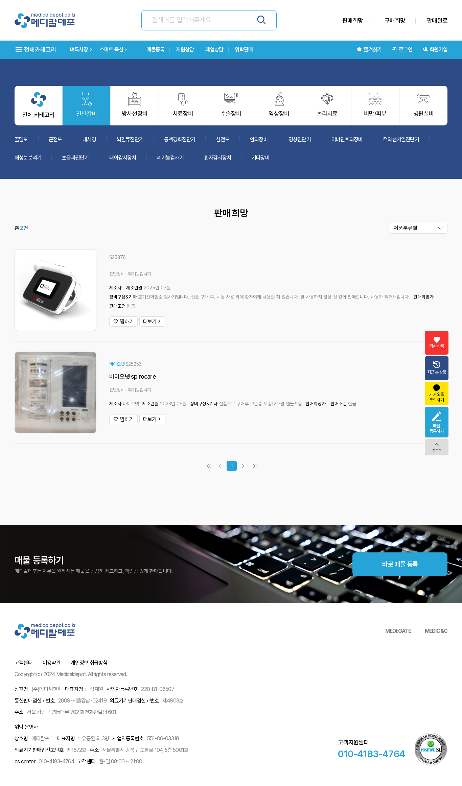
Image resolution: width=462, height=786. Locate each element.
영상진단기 (299, 139)
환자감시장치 (217, 157)
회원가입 (438, 49)
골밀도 (21, 139)
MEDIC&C (436, 631)
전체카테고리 (39, 49)
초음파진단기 (75, 157)
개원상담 (185, 49)
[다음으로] (243, 466)
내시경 (89, 139)
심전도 (222, 139)
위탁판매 (244, 49)
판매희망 (352, 20)
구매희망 (395, 20)
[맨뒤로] (209, 466)
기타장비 (261, 157)
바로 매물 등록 (400, 564)
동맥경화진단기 (179, 139)
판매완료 (437, 20)
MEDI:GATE (398, 631)
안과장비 (259, 139)
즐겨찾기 (373, 49)
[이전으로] (220, 466)
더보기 (150, 321)
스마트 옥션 (111, 49)
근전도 (55, 139)
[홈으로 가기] (45, 20)
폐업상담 (214, 49)
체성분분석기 (28, 157)
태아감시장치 (122, 157)
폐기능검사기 (170, 157)
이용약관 (52, 663)
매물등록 (155, 49)
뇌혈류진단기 (130, 139)
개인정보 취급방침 (89, 663)
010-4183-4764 (371, 754)
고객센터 (23, 663)
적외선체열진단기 (401, 139)
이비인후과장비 (347, 139)
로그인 (405, 49)
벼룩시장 (79, 49)
